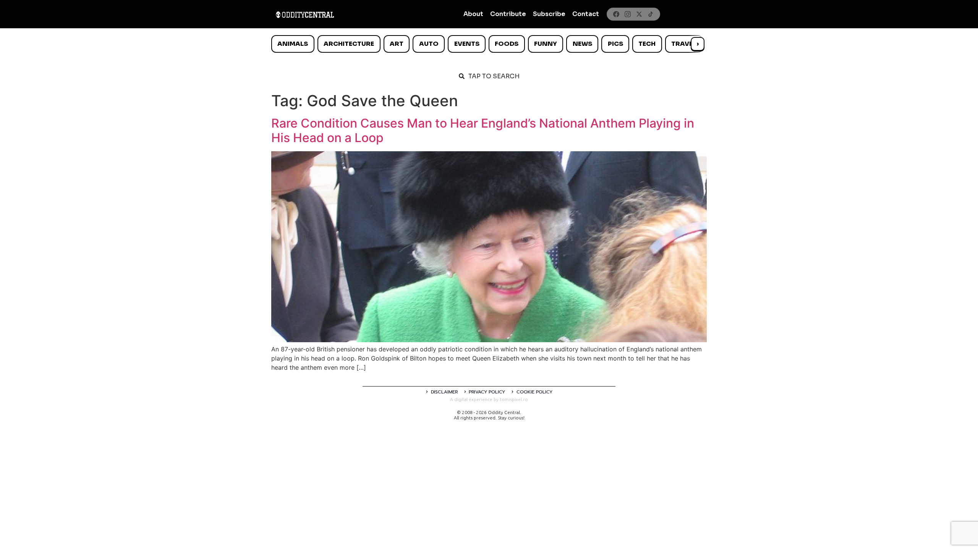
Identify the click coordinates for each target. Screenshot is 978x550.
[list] (489, 44)
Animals (292, 44)
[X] (639, 14)
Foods (506, 44)
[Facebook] (616, 14)
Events (466, 44)
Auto (429, 44)
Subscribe (549, 14)
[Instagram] (628, 14)
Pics (615, 44)
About (473, 14)
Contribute (508, 14)
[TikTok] (651, 14)
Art (396, 44)
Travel (683, 44)
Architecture (349, 44)
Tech (647, 44)
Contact (585, 14)
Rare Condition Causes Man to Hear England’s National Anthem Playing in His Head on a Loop (482, 130)
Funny (545, 44)
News (582, 44)
